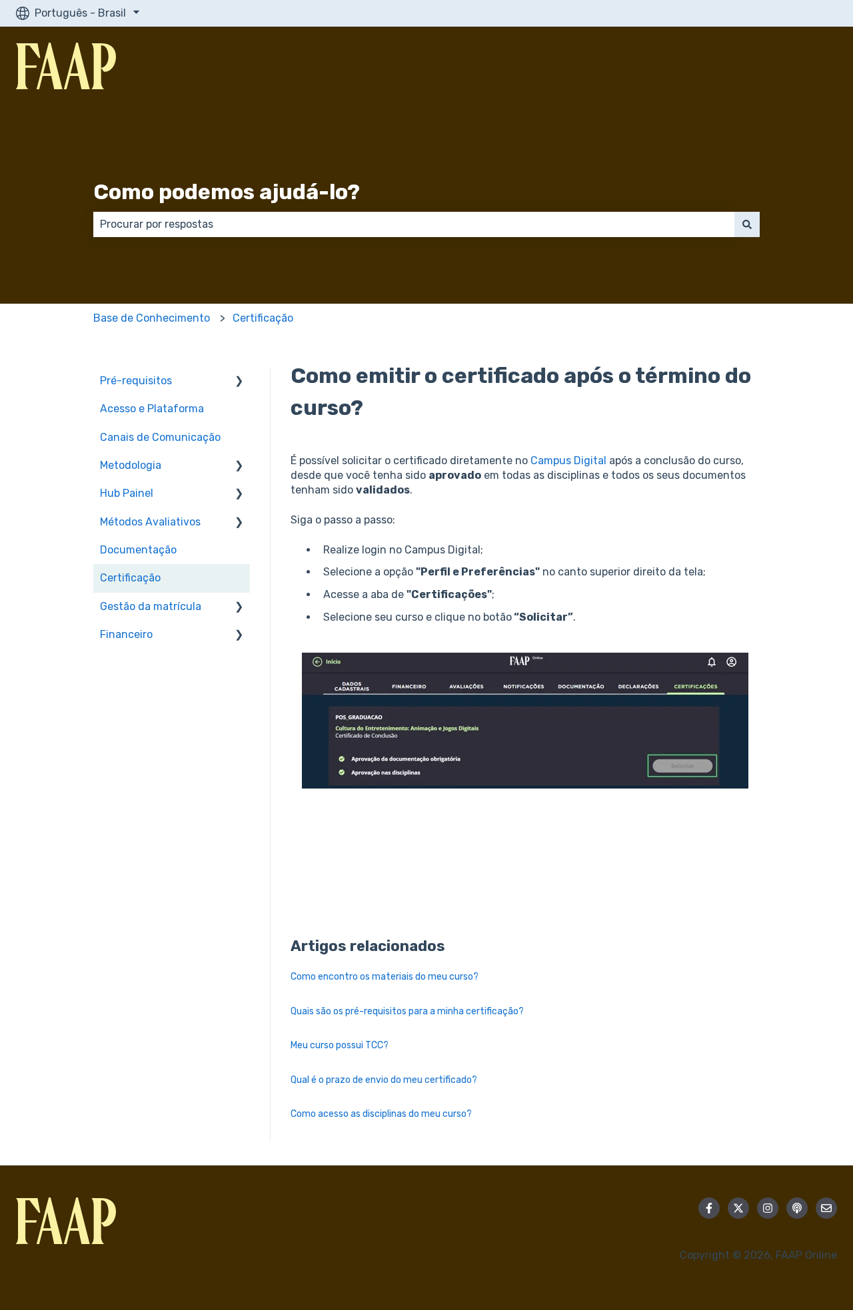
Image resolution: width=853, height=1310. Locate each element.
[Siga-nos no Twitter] (738, 1208)
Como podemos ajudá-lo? (226, 191)
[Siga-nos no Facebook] (709, 1208)
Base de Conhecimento (151, 318)
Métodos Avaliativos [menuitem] (150, 521)
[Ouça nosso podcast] (797, 1208)
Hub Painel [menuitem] (126, 493)
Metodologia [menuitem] (130, 465)
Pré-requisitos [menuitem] (136, 380)
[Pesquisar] (747, 224)
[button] (239, 382)
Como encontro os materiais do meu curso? (384, 976)
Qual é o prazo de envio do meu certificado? (384, 1080)
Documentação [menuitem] (138, 549)
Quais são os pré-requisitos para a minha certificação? (407, 1011)
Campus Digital (568, 460)
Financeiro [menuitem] (126, 634)
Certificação (263, 318)
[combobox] (413, 224)
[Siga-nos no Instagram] (767, 1208)
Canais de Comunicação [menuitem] (160, 437)
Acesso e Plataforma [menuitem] (152, 408)
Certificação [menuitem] (130, 577)
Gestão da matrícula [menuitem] (150, 606)
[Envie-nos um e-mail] (826, 1208)
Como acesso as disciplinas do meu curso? (381, 1114)
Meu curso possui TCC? (340, 1045)
